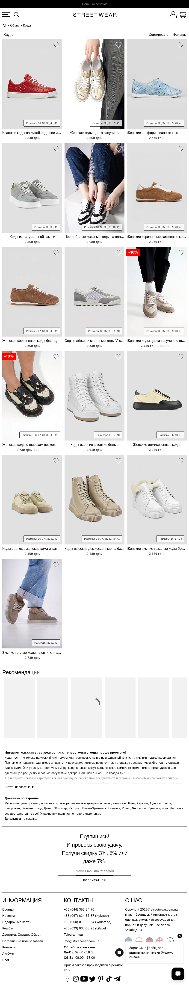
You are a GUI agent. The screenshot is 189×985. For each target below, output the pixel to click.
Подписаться (94, 880)
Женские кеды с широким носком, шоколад (32, 445)
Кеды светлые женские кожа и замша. (32, 548)
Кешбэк (7, 928)
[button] (56, 45)
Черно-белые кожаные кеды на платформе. (94, 237)
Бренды (8, 909)
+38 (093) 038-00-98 (79, 928)
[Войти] (173, 15)
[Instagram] (76, 979)
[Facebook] (67, 979)
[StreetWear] (94, 15)
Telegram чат (73, 934)
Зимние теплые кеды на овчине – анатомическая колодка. (32, 652)
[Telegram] (117, 979)
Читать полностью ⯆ (19, 787)
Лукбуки (8, 953)
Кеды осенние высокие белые (94, 445)
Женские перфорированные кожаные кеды (157, 133)
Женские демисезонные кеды (156, 445)
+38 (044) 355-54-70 (79, 909)
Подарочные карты (16, 922)
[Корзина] (183, 15)
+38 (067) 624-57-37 (79, 915)
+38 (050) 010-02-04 (79, 922)
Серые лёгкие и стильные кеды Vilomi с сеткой (94, 341)
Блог (5, 960)
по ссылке (29, 818)
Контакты (9, 947)
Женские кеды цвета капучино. (94, 133)
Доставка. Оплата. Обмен (21, 934)
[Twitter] (92, 979)
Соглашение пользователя (22, 941)
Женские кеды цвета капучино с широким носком (157, 341)
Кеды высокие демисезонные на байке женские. (94, 548)
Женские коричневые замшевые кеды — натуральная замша (157, 237)
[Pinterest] (100, 979)
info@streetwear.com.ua (81, 941)
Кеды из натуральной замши (32, 237)
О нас (133, 900)
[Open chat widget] (177, 973)
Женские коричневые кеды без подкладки (32, 341)
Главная (4, 25)
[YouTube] (84, 979)
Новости (8, 915)
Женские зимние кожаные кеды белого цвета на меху (157, 548)
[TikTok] (109, 979)
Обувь (14, 25)
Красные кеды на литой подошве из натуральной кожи (32, 133)
